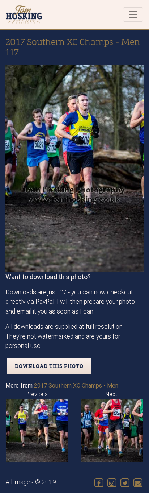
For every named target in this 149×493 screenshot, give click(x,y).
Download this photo (49, 365)
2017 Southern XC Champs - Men (76, 385)
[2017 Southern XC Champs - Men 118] (112, 430)
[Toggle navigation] (133, 14)
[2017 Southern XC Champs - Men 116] (37, 430)
